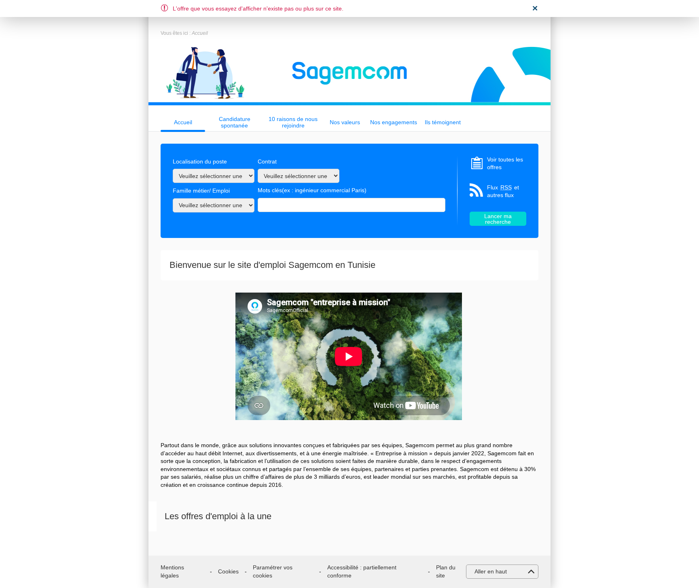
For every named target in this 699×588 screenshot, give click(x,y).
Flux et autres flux (503, 191)
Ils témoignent (443, 122)
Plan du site (445, 571)
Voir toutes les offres (505, 163)
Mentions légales (172, 571)
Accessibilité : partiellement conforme (361, 571)
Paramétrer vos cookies (272, 571)
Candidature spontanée (234, 122)
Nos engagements (393, 122)
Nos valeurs (345, 122)
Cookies (228, 571)
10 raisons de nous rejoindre (293, 122)
